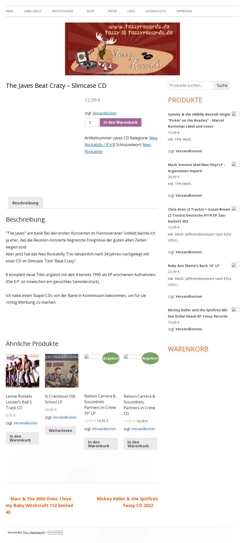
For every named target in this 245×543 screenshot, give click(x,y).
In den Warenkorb (121, 122)
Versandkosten (104, 113)
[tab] (25, 203)
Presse (112, 11)
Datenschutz (155, 11)
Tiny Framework (34, 532)
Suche (222, 85)
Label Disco (32, 11)
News (9, 11)
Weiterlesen (60, 430)
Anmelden (55, 532)
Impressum (184, 11)
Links (131, 11)
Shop (90, 11)
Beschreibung (25, 203)
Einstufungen (62, 11)
